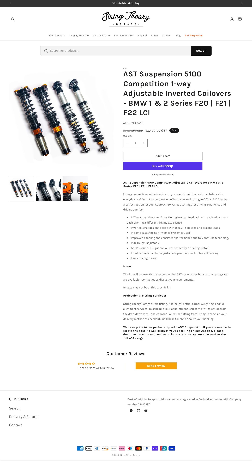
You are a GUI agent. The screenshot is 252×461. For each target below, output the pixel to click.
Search (201, 50)
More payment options (163, 174)
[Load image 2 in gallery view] (48, 188)
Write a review (156, 366)
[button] (13, 19)
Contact (15, 425)
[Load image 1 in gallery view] (21, 188)
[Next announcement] (242, 3)
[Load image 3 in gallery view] (75, 188)
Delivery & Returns (24, 416)
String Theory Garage (130, 455)
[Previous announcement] (10, 3)
